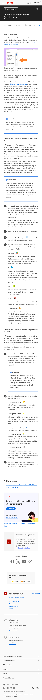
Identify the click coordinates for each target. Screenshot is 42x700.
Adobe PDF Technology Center (18, 84)
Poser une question (13, 630)
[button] (27, 2)
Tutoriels (11, 608)
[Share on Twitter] (18, 563)
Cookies (31, 694)
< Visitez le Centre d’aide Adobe (16, 597)
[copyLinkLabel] (30, 563)
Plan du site (6, 696)
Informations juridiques (10, 524)
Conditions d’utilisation (22, 694)
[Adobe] (10, 2)
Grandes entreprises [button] (9, 660)
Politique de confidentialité (9, 694)
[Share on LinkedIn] (24, 563)
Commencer (12, 604)
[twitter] (11, 688)
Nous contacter (12, 644)
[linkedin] (14, 688)
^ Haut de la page (35, 593)
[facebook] (4, 688)
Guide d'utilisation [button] (12, 9)
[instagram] (7, 688)
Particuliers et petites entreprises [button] (12, 656)
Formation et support (14, 601)
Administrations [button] (7, 665)
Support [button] (5, 669)
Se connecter (35, 3)
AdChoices (14, 696)
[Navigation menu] (3, 2)
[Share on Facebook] (12, 563)
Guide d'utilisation (13, 606)
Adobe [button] (5, 673)
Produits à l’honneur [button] (9, 678)
